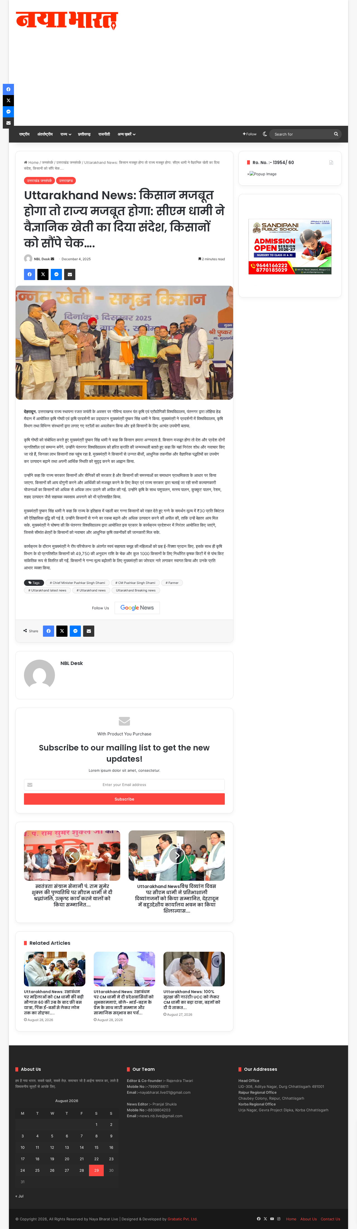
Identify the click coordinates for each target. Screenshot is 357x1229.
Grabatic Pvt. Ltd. (183, 1219)
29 (96, 1170)
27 (67, 1170)
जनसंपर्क (47, 162)
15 (96, 1147)
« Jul (19, 1196)
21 (82, 1159)
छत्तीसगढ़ (84, 134)
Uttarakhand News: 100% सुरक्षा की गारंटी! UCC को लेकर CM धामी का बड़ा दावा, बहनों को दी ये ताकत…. (191, 999)
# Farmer (172, 583)
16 (111, 1147)
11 (37, 1147)
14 (82, 1147)
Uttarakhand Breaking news (136, 590)
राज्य (64, 134)
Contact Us (330, 1219)
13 (67, 1147)
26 (52, 1170)
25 (37, 1170)
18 (37, 1159)
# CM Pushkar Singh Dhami (135, 583)
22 (96, 1159)
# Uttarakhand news (91, 590)
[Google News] (137, 608)
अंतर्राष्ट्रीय (45, 134)
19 (52, 1159)
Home (33, 162)
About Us (308, 1219)
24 (22, 1170)
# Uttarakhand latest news (47, 590)
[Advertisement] (178, 84)
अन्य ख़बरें (124, 134)
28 (81, 1170)
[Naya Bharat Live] (67, 21)
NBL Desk (42, 259)
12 (52, 1147)
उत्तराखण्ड (66, 180)
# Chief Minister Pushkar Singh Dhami (77, 583)
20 (67, 1159)
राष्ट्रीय (24, 134)
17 (23, 1159)
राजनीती (104, 134)
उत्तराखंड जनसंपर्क (68, 162)
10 (23, 1147)
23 (111, 1159)
